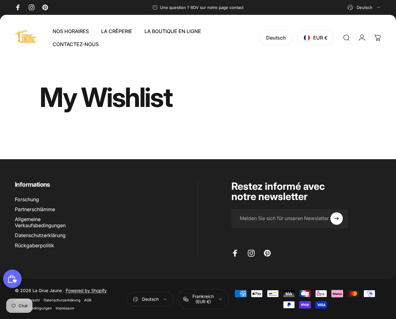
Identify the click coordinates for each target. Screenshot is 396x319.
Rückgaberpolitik (34, 245)
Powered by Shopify (86, 290)
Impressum (65, 308)
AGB (87, 300)
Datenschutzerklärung (40, 235)
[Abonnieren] (336, 218)
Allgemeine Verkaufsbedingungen (40, 222)
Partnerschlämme (35, 209)
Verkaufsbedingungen (33, 308)
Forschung (27, 199)
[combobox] (364, 7)
